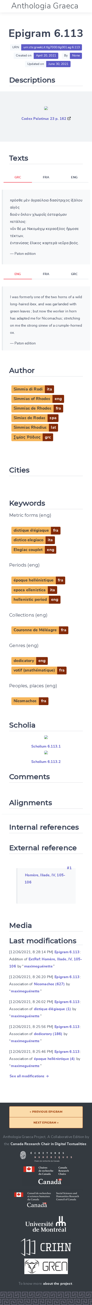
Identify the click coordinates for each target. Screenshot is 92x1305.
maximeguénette (38, 966)
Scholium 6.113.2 (46, 762)
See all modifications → (29, 1076)
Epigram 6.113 (66, 952)
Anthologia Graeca (45, 6)
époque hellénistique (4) (54, 1059)
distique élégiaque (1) (52, 1009)
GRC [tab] (18, 177)
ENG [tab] (74, 177)
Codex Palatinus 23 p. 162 (43, 119)
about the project (57, 1283)
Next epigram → (46, 1122)
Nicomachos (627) (49, 984)
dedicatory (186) (48, 1034)
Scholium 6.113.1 (46, 746)
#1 (69, 868)
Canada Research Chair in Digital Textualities (48, 1144)
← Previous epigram (46, 1111)
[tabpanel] (46, 227)
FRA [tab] (46, 177)
